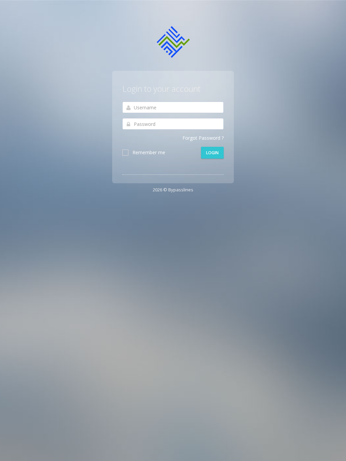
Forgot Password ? (203, 138)
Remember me (148, 152)
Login (212, 153)
